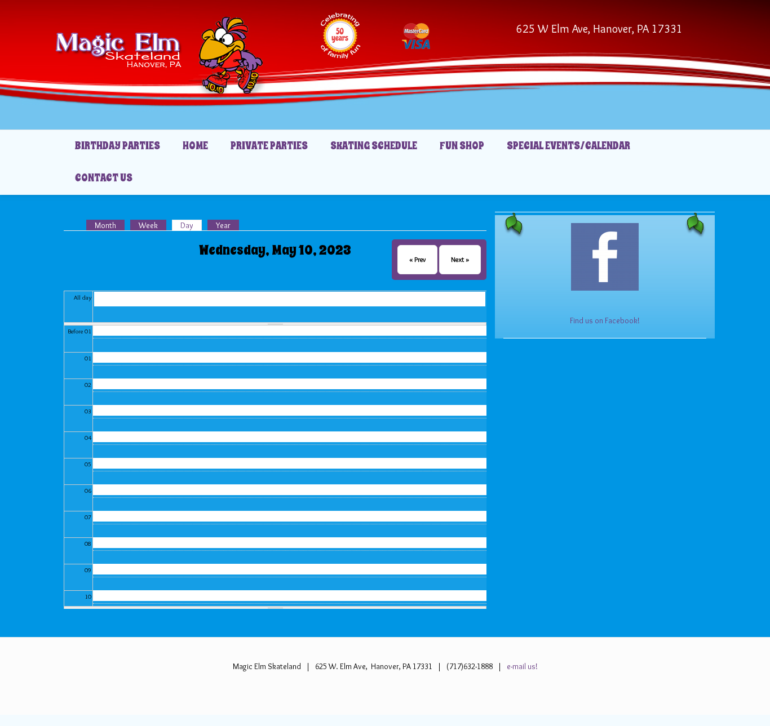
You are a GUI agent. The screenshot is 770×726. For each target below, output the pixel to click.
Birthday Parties (117, 146)
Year (223, 225)
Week (148, 225)
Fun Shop (462, 146)
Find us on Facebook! (605, 320)
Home (195, 146)
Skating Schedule (373, 146)
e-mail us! (521, 666)
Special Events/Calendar (568, 146)
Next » (460, 259)
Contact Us (103, 178)
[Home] (160, 55)
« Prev (417, 259)
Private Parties (269, 146)
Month (105, 225)
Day (191, 225)
